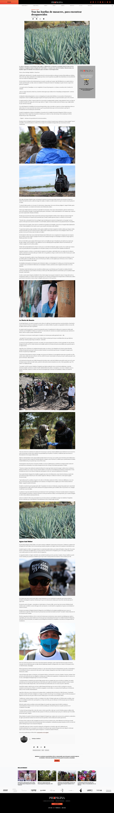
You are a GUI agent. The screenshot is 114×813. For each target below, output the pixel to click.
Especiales (90, 5)
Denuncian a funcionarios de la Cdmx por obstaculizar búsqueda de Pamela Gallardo (26, 783)
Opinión (45, 5)
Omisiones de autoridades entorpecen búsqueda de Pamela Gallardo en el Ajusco (66, 783)
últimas (37, 9)
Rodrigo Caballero (36, 738)
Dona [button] (9, 2)
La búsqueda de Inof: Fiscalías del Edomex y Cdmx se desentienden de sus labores (87, 783)
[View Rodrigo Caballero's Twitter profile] (30, 739)
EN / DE (80, 5)
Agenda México (24, 5)
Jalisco (43, 750)
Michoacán (47, 750)
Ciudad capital (35, 5)
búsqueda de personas (36, 750)
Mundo (54, 5)
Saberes (62, 5)
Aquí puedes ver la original (42, 732)
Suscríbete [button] (57, 803)
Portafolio (72, 5)
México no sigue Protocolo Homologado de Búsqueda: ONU (45, 783)
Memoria (33, 9)
